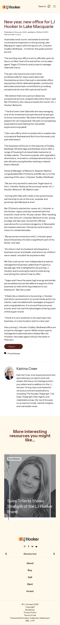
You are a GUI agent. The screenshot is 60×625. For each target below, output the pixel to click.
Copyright (30, 607)
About (30, 563)
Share (12, 346)
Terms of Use (30, 615)
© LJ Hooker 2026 (30, 604)
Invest (30, 591)
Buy (30, 570)
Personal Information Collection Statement (30, 618)
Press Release (14, 353)
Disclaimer (30, 610)
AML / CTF (30, 620)
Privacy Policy (30, 612)
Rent (30, 584)
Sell (30, 577)
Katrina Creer (9, 34)
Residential (30, 553)
